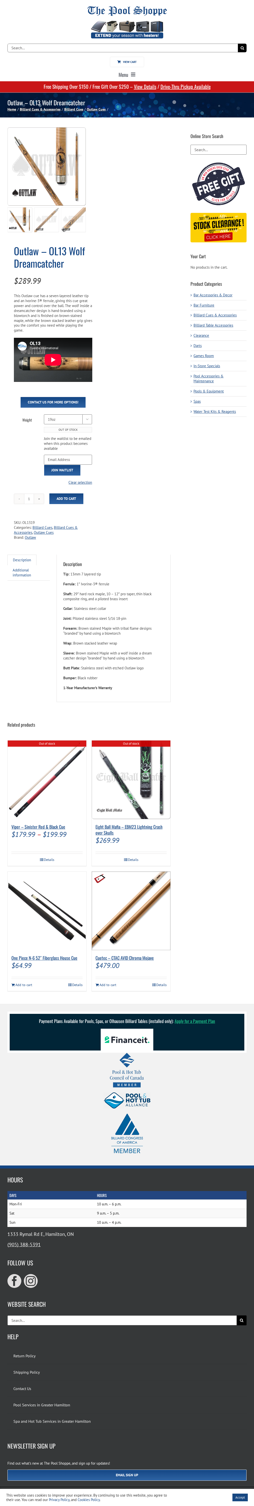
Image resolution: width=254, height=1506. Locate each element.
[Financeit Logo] (127, 1030)
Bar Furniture (203, 305)
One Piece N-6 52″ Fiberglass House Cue (44, 958)
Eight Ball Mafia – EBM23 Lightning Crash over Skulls (128, 830)
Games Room (203, 355)
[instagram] (31, 1281)
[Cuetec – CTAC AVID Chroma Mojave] (131, 911)
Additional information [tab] (22, 572)
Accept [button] (240, 1497)
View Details (145, 86)
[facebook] (14, 1281)
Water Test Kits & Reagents (214, 411)
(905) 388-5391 (24, 1244)
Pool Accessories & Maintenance (208, 378)
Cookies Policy (89, 1499)
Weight (27, 420)
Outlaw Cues (44, 532)
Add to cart (66, 498)
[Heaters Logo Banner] (127, 22)
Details (49, 859)
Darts (197, 345)
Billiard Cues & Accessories (215, 315)
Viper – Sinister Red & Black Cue (38, 827)
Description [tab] (22, 560)
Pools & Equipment (208, 391)
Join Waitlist (62, 470)
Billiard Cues (42, 527)
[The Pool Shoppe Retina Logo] (127, 8)
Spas (197, 401)
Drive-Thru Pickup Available (185, 86)
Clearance (201, 335)
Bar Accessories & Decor (212, 295)
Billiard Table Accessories (213, 325)
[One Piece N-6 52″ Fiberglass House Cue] (47, 911)
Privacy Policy (59, 1499)
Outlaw (30, 537)
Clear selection (80, 482)
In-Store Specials (206, 366)
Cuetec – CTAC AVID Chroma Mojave (124, 958)
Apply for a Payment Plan (195, 1021)
